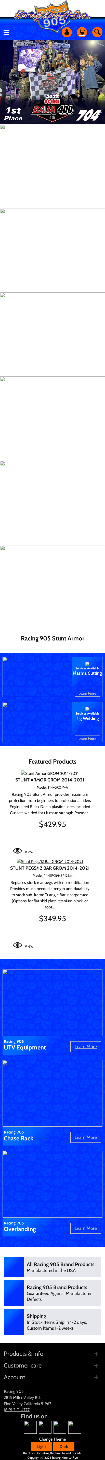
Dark (64, 1446)
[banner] (52, 166)
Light (41, 1446)
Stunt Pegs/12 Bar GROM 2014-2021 (50, 868)
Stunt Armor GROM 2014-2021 (49, 780)
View (29, 851)
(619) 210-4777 (17, 1409)
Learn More (87, 693)
